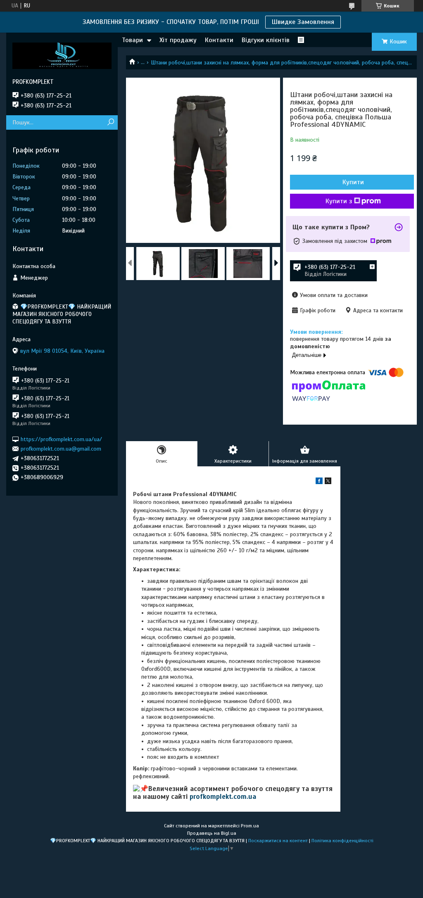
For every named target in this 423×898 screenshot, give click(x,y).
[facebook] (319, 482)
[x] (328, 482)
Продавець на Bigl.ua (211, 833)
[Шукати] (110, 122)
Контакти (219, 40)
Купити (353, 182)
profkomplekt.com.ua (223, 796)
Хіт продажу (178, 40)
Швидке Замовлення (303, 22)
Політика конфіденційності (342, 840)
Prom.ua (250, 826)
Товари (132, 40)
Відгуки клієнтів (266, 40)
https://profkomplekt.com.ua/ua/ (61, 438)
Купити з (339, 201)
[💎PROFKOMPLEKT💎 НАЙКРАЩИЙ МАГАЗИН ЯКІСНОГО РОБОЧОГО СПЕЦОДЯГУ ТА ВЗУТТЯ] (62, 55)
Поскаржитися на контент (278, 840)
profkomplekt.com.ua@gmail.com (61, 448)
